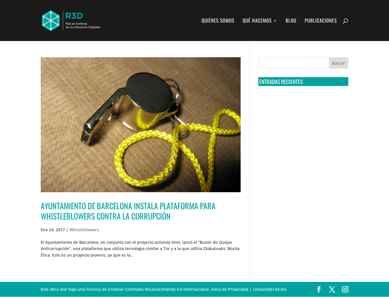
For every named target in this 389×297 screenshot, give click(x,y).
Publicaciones (321, 21)
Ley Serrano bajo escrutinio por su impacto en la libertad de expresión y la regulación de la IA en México (302, 164)
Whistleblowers (84, 229)
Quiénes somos (218, 21)
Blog (291, 21)
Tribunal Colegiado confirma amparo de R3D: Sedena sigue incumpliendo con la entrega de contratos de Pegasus (302, 101)
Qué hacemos (257, 21)
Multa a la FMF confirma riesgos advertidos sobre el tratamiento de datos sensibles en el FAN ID (301, 122)
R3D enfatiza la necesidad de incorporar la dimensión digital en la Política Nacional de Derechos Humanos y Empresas (299, 186)
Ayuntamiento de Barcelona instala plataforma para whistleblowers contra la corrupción (128, 211)
